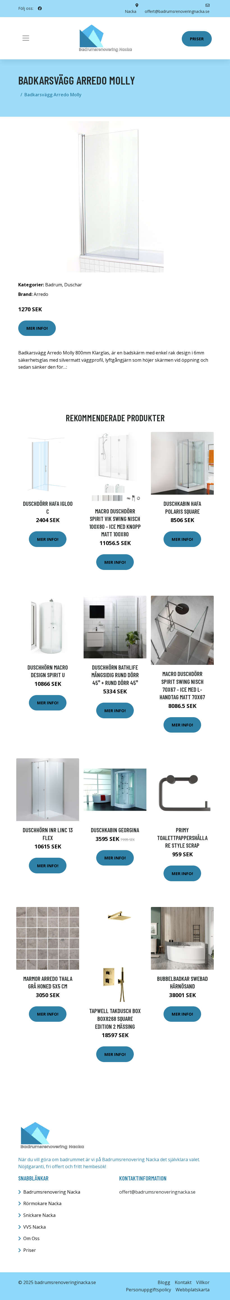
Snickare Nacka (39, 1215)
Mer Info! (37, 328)
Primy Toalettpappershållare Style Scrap (182, 837)
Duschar (73, 285)
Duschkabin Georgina (115, 829)
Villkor (203, 1282)
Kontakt (183, 1282)
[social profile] (40, 8)
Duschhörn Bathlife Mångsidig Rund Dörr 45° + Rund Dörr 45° (115, 675)
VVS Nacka (34, 1227)
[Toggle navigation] (25, 38)
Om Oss (31, 1238)
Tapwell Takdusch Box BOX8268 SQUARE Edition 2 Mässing (115, 1018)
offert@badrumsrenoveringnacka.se (157, 1192)
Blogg (164, 1282)
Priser (197, 38)
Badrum (53, 285)
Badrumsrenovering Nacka (51, 1192)
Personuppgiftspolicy (148, 1290)
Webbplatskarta (193, 1290)
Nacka (130, 11)
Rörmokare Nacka (42, 1203)
